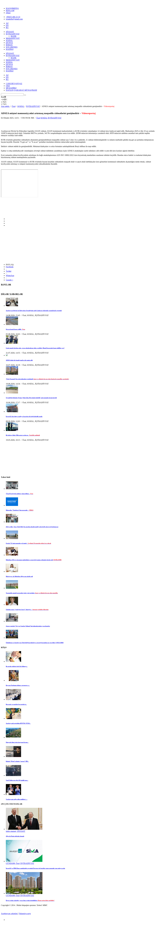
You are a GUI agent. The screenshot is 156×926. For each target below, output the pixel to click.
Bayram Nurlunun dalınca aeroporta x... (18, 685)
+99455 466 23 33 (13, 17)
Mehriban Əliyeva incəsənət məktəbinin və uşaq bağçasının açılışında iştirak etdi (34, 560)
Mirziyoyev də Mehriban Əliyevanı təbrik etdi (19, 576)
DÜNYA (9, 43)
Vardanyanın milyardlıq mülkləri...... (16, 799)
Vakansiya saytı (25, 913)
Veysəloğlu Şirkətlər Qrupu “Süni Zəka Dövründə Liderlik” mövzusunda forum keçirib (31, 397)
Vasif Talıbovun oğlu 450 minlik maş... (17, 780)
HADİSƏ (9, 49)
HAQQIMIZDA (12, 8)
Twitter (8, 271)
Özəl (38, 118)
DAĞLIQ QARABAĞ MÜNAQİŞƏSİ (21, 90)
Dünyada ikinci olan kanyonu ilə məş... (17, 742)
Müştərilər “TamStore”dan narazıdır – (19, 510)
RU (7, 28)
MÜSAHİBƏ (11, 88)
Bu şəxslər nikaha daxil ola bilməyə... (17, 666)
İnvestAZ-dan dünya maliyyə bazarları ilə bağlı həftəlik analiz (24, 416)
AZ (7, 23)
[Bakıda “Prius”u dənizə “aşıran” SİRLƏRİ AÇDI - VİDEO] (13, 756)
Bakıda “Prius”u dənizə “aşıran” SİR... (17, 761)
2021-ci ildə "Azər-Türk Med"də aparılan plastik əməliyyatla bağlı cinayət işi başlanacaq (32, 526)
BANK (13, 36)
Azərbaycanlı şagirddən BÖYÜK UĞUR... (18, 723)
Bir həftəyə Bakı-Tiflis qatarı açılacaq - (23, 435)
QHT (8, 86)
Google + (9, 280)
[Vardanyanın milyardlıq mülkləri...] (13, 794)
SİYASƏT (10, 32)
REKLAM (10, 10)
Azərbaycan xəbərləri (9, 913)
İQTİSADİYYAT (13, 34)
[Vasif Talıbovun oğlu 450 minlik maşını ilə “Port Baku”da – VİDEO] (13, 775)
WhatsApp (10, 276)
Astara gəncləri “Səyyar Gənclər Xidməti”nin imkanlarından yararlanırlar (28, 626)
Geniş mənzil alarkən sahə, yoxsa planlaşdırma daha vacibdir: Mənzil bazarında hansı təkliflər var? (35, 348)
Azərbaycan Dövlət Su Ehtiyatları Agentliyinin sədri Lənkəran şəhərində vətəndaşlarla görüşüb (34, 310)
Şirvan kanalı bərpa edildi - (15, 329)
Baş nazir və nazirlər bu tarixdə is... (16, 704)
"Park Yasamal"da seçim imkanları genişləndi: (37, 379)
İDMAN (9, 45)
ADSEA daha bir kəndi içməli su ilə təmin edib (19, 360)
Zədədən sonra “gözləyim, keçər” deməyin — (27, 609)
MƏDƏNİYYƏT (13, 38)
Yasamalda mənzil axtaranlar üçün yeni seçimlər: (32, 593)
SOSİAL (9, 40)
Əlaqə (8, 13)
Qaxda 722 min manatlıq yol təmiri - (28, 543)
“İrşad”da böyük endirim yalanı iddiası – (19, 493)
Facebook (9, 267)
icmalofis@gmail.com (14, 19)
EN (7, 25)
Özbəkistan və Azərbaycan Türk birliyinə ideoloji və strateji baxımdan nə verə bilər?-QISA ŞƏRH (34, 642)
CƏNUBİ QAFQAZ (14, 84)
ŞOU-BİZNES (11, 47)
